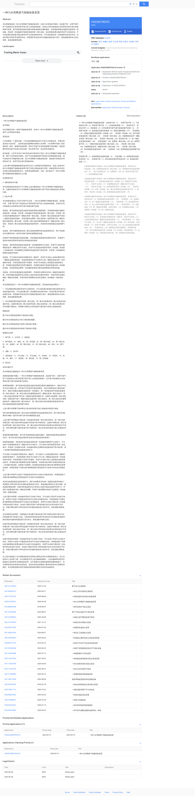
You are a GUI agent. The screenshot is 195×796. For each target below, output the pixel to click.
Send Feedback (79, 792)
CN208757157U (10, 643)
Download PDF (100, 31)
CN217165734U (10, 669)
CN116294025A (10, 648)
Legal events (100, 101)
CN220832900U (10, 695)
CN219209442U (10, 638)
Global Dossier (117, 108)
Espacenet (106, 108)
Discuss (126, 108)
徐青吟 (125, 42)
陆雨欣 (96, 44)
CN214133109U (10, 658)
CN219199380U (10, 674)
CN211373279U (10, 596)
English (107, 38)
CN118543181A (10, 633)
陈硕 (110, 42)
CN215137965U (10, 622)
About (67, 792)
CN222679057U (10, 602)
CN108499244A (10, 607)
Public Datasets (95, 792)
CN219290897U (10, 700)
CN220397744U (10, 627)
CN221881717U (10, 690)
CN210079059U (10, 684)
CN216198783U (10, 617)
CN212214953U (10, 586)
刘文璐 (115, 42)
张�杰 (105, 42)
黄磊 (120, 42)
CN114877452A (10, 679)
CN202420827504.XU (12, 735)
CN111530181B (10, 664)
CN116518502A (10, 612)
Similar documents (113, 101)
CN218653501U (10, 591)
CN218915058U (10, 710)
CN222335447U (10, 705)
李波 (100, 42)
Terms (107, 792)
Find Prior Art (116, 31)
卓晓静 (131, 42)
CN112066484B (10, 653)
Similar (129, 31)
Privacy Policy (118, 792)
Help (128, 792)
